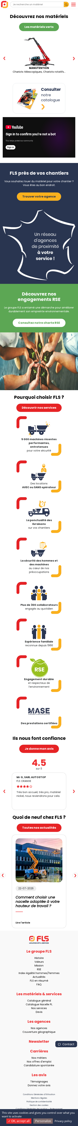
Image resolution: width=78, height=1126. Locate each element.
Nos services (39, 1008)
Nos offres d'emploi (39, 1061)
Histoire (39, 958)
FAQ (39, 984)
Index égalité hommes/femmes (39, 973)
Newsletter (39, 1041)
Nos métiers (39, 1058)
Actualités (39, 977)
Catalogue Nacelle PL (39, 1004)
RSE (39, 969)
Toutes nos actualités (39, 828)
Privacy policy (63, 1121)
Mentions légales (39, 1098)
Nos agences (39, 1028)
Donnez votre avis (39, 1085)
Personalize (43, 1121)
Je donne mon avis (39, 749)
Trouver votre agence (39, 196)
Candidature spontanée (39, 1065)
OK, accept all (20, 1121)
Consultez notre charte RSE (39, 323)
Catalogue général (39, 1000)
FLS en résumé (39, 980)
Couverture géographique (39, 1032)
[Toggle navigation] (73, 4)
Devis (39, 1012)
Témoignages (39, 1081)
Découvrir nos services (39, 408)
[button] (73, 58)
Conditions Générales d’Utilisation (39, 1094)
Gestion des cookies (39, 1105)
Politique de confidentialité (39, 1101)
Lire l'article (23, 922)
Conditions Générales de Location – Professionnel (39, 1108)
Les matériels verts (39, 27)
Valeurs (39, 962)
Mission (39, 965)
